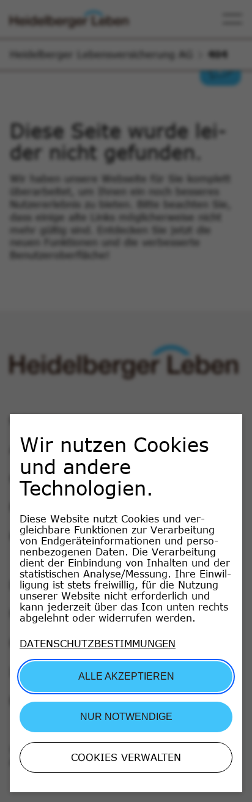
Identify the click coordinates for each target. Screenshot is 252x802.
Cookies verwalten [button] (126, 757)
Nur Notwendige (126, 716)
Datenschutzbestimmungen (98, 643)
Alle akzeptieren (126, 676)
